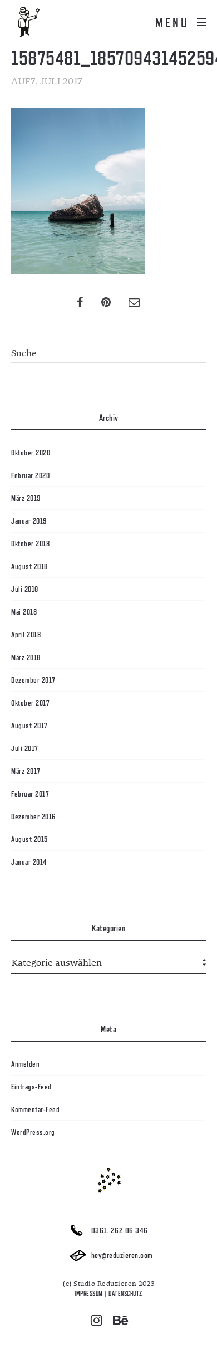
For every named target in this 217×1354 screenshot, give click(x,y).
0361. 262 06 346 (118, 1230)
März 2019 (26, 498)
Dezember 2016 (33, 816)
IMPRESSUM (89, 1293)
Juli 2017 (24, 748)
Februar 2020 (30, 475)
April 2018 (26, 634)
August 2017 (29, 725)
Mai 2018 (24, 612)
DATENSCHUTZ (125, 1293)
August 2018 (29, 566)
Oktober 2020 (30, 453)
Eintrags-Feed (31, 1087)
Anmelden (25, 1064)
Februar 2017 (30, 794)
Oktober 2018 (30, 543)
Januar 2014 (29, 862)
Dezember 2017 (33, 680)
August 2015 (29, 839)
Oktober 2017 (30, 703)
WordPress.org (33, 1132)
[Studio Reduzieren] (44, 22)
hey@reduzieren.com (121, 1255)
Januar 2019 (29, 521)
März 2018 (26, 657)
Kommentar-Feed (35, 1109)
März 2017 (26, 771)
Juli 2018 (24, 589)
